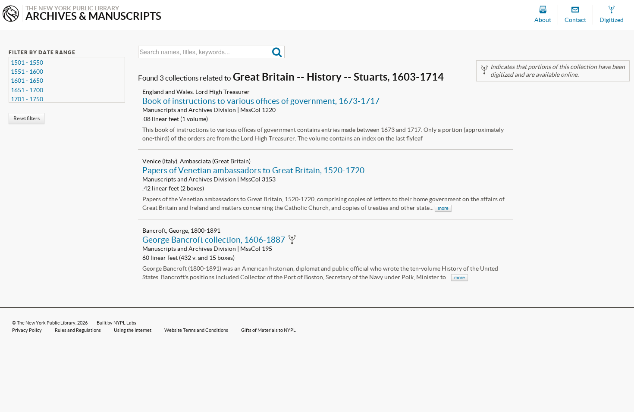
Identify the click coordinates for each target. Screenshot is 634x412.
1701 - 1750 (27, 99)
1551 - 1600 (27, 71)
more (443, 208)
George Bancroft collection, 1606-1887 (213, 239)
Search (277, 52)
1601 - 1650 (27, 80)
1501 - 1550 (27, 62)
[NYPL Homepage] (11, 14)
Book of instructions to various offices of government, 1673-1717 (261, 101)
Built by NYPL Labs (116, 322)
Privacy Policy (27, 330)
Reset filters (26, 118)
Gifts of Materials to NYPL (268, 330)
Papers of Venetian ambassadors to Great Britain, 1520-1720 (253, 170)
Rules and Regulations (78, 330)
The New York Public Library (46, 322)
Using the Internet (132, 330)
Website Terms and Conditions (196, 330)
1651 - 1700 (27, 90)
